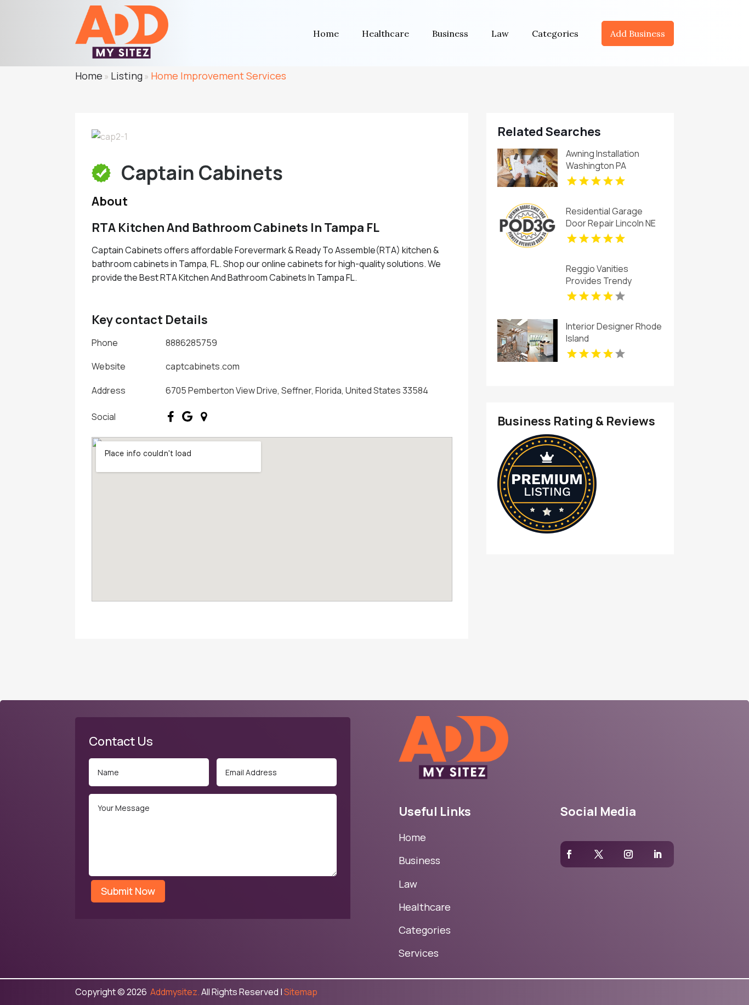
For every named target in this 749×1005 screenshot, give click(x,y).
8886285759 (191, 343)
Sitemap (300, 992)
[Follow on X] (599, 854)
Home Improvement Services (218, 75)
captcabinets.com (203, 366)
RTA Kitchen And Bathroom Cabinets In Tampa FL (235, 227)
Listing (127, 75)
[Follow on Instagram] (628, 854)
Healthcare (385, 33)
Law (500, 33)
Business (450, 33)
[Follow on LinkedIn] (657, 854)
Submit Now (128, 891)
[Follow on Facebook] (569, 854)
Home (326, 33)
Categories (555, 33)
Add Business (637, 33)
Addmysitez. (174, 992)
